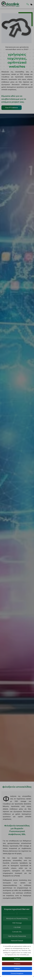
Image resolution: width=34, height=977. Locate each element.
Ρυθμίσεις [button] (17, 968)
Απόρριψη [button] (17, 963)
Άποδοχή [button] (17, 959)
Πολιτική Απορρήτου (17, 973)
